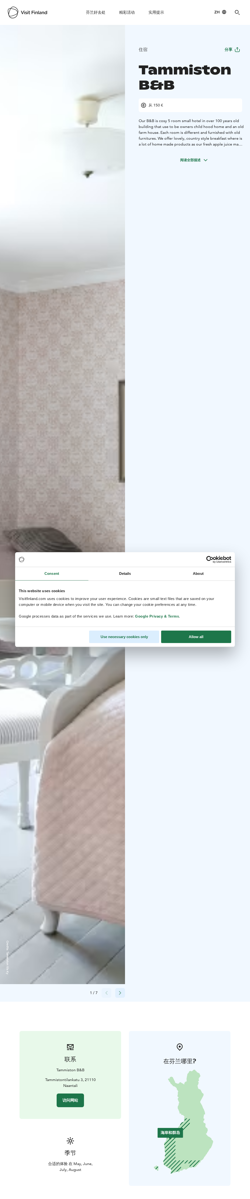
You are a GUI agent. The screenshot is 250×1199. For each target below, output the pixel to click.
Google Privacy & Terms (157, 616)
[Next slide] (120, 993)
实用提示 (156, 12)
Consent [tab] (51, 573)
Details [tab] (125, 573)
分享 (228, 49)
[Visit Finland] (27, 12)
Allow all (196, 637)
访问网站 (70, 1100)
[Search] (237, 12)
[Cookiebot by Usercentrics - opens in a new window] (209, 559)
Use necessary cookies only (124, 637)
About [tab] (198, 573)
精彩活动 (127, 12)
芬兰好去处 (95, 12)
